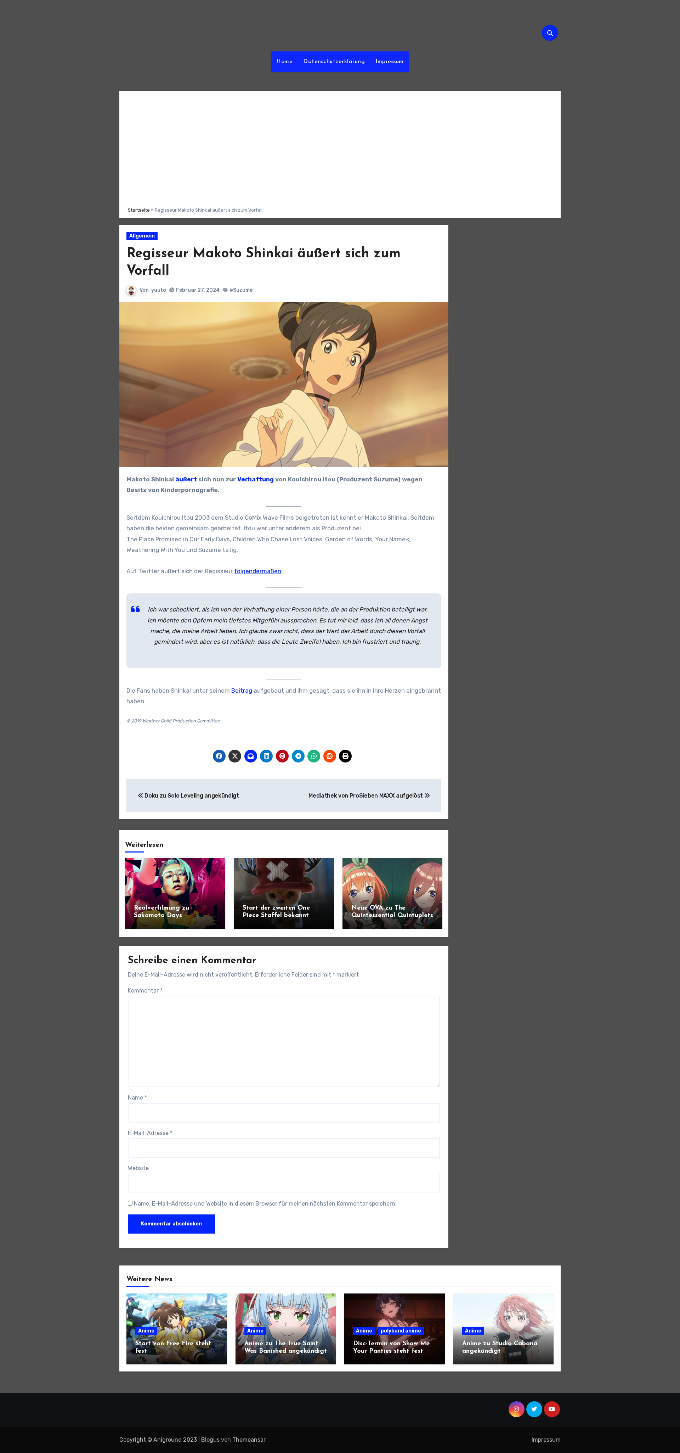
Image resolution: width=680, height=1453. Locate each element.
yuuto (158, 290)
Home (284, 62)
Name (137, 1097)
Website (138, 1168)
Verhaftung (255, 479)
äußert (186, 479)
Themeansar (248, 1439)
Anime (146, 1331)
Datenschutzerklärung (334, 62)
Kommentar (145, 990)
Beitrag (241, 690)
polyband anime (401, 1331)
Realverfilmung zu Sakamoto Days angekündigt (161, 916)
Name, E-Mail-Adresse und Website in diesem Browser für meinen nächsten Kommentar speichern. (265, 1203)
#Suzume (241, 290)
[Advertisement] (341, 147)
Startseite (139, 210)
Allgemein (142, 236)
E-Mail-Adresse (150, 1133)
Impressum (389, 62)
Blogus (210, 1439)
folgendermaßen (257, 571)
